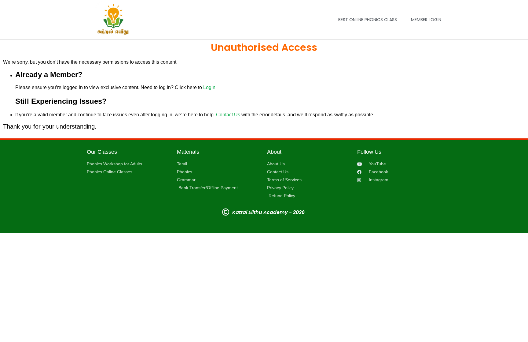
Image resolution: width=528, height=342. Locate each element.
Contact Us (228, 114)
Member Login (426, 20)
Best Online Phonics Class (367, 20)
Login (209, 87)
